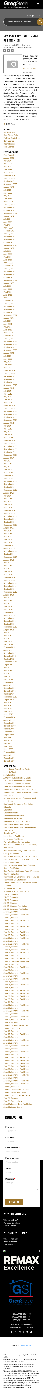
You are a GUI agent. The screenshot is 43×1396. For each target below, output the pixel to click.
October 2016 (8, 487)
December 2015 (10, 516)
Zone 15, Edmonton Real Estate (16, 985)
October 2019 (8, 382)
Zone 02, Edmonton (11, 918)
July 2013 (7, 598)
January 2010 (9, 720)
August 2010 (8, 700)
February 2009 (9, 752)
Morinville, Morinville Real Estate (16, 842)
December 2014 (10, 551)
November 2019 (10, 379)
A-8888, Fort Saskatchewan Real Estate (19, 789)
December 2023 (10, 237)
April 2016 (7, 505)
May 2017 (7, 467)
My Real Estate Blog (11, 138)
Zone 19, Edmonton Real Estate (16, 999)
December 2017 (10, 446)
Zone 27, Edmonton (11, 1031)
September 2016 (10, 490)
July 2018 (7, 426)
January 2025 (9, 205)
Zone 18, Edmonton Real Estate (16, 996)
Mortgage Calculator (11, 1223)
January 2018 (9, 443)
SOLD (38, 15)
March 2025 (8, 202)
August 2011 (8, 665)
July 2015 (7, 531)
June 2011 (7, 671)
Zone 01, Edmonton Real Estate (21, 47)
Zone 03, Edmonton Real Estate (16, 926)
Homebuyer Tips (10, 833)
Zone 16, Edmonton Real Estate (16, 990)
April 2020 (7, 365)
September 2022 (10, 280)
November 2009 (10, 726)
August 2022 (8, 283)
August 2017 (8, 458)
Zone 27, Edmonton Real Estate (16, 1034)
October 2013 (8, 589)
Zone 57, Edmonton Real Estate (16, 1075)
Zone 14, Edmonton (11, 976)
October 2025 (8, 181)
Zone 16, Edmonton (11, 988)
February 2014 (9, 577)
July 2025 (7, 190)
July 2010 (7, 703)
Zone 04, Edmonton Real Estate (16, 932)
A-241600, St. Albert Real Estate (16, 784)
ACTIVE (29, 15)
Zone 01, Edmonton (11, 912)
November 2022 (10, 274)
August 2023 (8, 248)
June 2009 (7, 740)
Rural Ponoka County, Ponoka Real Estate (20, 856)
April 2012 (7, 641)
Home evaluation (10, 1242)
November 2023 (10, 239)
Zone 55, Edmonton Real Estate (16, 1069)
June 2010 (7, 705)
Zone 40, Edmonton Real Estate (16, 1060)
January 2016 (9, 513)
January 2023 (9, 269)
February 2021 (9, 336)
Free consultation (10, 1245)
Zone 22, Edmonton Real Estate (16, 1017)
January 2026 (9, 178)
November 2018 (10, 414)
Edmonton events (10, 813)
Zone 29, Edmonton (11, 1043)
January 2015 (9, 548)
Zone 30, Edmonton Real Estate (16, 1052)
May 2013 (7, 604)
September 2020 (10, 350)
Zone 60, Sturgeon (11, 1087)
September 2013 (10, 592)
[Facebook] (11, 1331)
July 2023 (7, 251)
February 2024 (9, 231)
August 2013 (8, 595)
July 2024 (7, 219)
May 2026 (7, 167)
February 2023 (9, 266)
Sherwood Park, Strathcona (14, 880)
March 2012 (8, 644)
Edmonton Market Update (13, 816)
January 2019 (9, 408)
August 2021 (8, 318)
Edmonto (7, 807)
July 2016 (7, 496)
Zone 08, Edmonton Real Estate (16, 950)
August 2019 (8, 388)
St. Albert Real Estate (12, 888)
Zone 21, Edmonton (11, 1008)
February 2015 (9, 545)
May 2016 (7, 502)
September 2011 (10, 662)
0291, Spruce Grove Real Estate (16, 769)
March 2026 (8, 173)
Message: (9, 1179)
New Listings (8, 141)
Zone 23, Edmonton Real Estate (16, 1020)
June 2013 (7, 601)
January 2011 (8, 685)
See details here (29, 69)
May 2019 (7, 397)
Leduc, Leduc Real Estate (13, 836)
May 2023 (7, 257)
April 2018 (7, 435)
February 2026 (9, 175)
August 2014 (8, 560)
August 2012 (8, 630)
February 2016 (9, 510)
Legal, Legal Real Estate (13, 839)
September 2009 (10, 732)
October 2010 (8, 694)
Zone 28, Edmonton (11, 1037)
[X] (15, 1331)
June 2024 (7, 222)
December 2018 (10, 411)
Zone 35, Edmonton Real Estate (16, 1057)
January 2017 (9, 478)
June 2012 (7, 636)
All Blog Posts (9, 132)
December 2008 (10, 758)
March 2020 (8, 368)
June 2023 (7, 254)
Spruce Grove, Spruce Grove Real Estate (20, 883)
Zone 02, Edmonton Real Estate (16, 921)
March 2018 (8, 438)
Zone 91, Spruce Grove (12, 1101)
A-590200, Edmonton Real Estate (17, 787)
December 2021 (10, 306)
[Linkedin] (23, 1331)
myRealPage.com (26, 1345)
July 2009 (7, 738)
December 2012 (10, 618)
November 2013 (10, 586)
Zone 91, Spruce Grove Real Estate (17, 1104)
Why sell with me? (10, 1239)
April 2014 (7, 572)
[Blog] (31, 1331)
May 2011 (7, 674)
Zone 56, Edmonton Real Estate (16, 1072)
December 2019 (10, 376)
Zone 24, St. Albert (10, 1023)
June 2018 (7, 429)
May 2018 (7, 432)
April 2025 (7, 199)
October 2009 (8, 729)
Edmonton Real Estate (12, 819)
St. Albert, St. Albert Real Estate (16, 891)
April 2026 (7, 170)
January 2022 (9, 304)
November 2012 (10, 621)
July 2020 (7, 356)
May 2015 (7, 537)
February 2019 (9, 405)
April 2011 (7, 676)
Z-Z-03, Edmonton (10, 897)
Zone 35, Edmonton (11, 1055)
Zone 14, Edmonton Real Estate (16, 979)
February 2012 (9, 647)
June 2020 (7, 359)
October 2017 (8, 452)
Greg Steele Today (11, 135)
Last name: (10, 1137)
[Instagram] (19, 1331)
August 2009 (8, 735)
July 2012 (7, 633)
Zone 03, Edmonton (11, 924)
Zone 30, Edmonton (11, 1049)
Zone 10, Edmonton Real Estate (16, 958)
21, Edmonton (9, 775)
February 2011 (9, 682)
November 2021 (10, 309)
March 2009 (8, 749)
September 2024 (10, 213)
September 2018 (10, 420)
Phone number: (12, 1158)
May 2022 (7, 292)
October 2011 (8, 659)
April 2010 (7, 711)
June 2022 (7, 289)
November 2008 (10, 761)
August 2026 (8, 158)
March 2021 (8, 333)
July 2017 (7, 461)
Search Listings (9, 1226)
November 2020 (10, 344)
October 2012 (8, 624)
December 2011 (9, 653)
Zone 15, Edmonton (11, 982)
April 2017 (7, 470)
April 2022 (7, 295)
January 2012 (9, 650)
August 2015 (8, 528)
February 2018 (9, 440)
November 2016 (10, 484)
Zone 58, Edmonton (11, 1078)
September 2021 (10, 315)
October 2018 (8, 417)
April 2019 (7, 400)
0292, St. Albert (9, 772)
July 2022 (7, 286)
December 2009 (10, 723)
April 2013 (7, 606)
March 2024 (8, 228)
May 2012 (7, 639)
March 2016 (8, 507)
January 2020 (9, 374)
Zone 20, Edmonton (11, 1002)
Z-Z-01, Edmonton (10, 894)
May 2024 (7, 225)
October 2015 (8, 522)
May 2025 (7, 196)
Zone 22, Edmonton (11, 1014)
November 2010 (10, 691)
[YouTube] (27, 1331)
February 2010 (9, 717)
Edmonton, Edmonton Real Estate (17, 822)
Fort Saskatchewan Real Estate (16, 824)
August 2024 (8, 216)
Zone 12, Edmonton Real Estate (16, 967)
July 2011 (7, 668)
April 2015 (7, 539)
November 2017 (10, 449)
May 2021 (7, 327)
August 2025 (8, 187)
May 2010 (7, 708)
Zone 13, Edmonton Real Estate (16, 973)
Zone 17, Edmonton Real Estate (16, 993)
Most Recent (8, 155)
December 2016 (10, 481)
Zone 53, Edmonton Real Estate (16, 1066)
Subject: (9, 1168)
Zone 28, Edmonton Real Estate (16, 1040)
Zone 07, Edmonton (11, 941)
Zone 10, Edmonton (11, 955)
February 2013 (9, 612)
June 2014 (7, 566)
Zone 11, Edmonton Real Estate (16, 961)
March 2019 (8, 403)
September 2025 (10, 184)
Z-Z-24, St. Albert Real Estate (15, 906)
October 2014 (8, 554)
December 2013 (10, 583)
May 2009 (7, 743)
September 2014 (10, 557)
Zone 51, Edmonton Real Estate (16, 1063)
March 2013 (8, 609)
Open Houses (9, 144)
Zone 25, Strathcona (11, 1028)
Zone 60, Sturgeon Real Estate (16, 1089)
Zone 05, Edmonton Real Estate (16, 935)
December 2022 (10, 272)
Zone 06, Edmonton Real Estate (16, 938)
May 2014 (7, 569)
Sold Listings (8, 147)
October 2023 (8, 242)
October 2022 (8, 277)
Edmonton (7, 810)
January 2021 (9, 339)
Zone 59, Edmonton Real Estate (16, 1084)
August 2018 (8, 423)
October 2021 (8, 312)
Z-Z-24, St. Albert (10, 903)
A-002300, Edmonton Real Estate (17, 778)
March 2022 (8, 298)
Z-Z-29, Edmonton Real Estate (15, 909)
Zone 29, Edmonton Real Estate (16, 1046)
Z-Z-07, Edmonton (10, 900)
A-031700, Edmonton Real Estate (17, 781)
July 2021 (7, 321)
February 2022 (9, 301)
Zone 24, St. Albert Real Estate (15, 1025)
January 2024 (9, 234)
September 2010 (10, 697)
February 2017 (9, 475)
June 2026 (7, 164)
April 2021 (7, 330)
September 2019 (10, 385)
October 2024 (8, 210)
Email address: (12, 1148)
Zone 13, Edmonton (11, 970)
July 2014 (7, 563)
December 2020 (10, 341)
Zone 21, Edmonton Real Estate (16, 1011)
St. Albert (7, 886)
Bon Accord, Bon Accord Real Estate (18, 804)
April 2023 (7, 260)
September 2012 (10, 627)
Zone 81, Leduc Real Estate (14, 1092)
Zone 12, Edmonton (11, 964)
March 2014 (8, 574)
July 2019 (7, 391)
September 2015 (10, 525)
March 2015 (8, 542)
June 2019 (7, 394)
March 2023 (8, 263)
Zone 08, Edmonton (11, 947)
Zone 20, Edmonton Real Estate (16, 1005)
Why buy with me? (10, 1220)
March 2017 (8, 473)
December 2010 (10, 688)
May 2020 (7, 362)
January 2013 (9, 615)
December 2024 (10, 207)
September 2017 (10, 455)
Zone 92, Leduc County (12, 1107)
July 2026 (7, 161)
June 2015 (7, 534)
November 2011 (9, 656)
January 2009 (9, 755)
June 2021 (7, 324)
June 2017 (7, 464)
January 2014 (9, 580)
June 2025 (7, 193)
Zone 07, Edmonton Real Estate (16, 944)
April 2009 (7, 746)
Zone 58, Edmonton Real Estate (16, 1081)
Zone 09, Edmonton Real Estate (16, 953)
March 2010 (8, 714)
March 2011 (8, 679)
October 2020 (8, 347)
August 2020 (8, 353)
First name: (10, 1127)
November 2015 (10, 519)
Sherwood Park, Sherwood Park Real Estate (21, 877)
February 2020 (9, 371)
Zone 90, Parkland (10, 1098)
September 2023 (10, 245)
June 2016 (7, 499)
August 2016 (8, 493)
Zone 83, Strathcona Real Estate (16, 1095)
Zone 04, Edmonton (11, 929)
